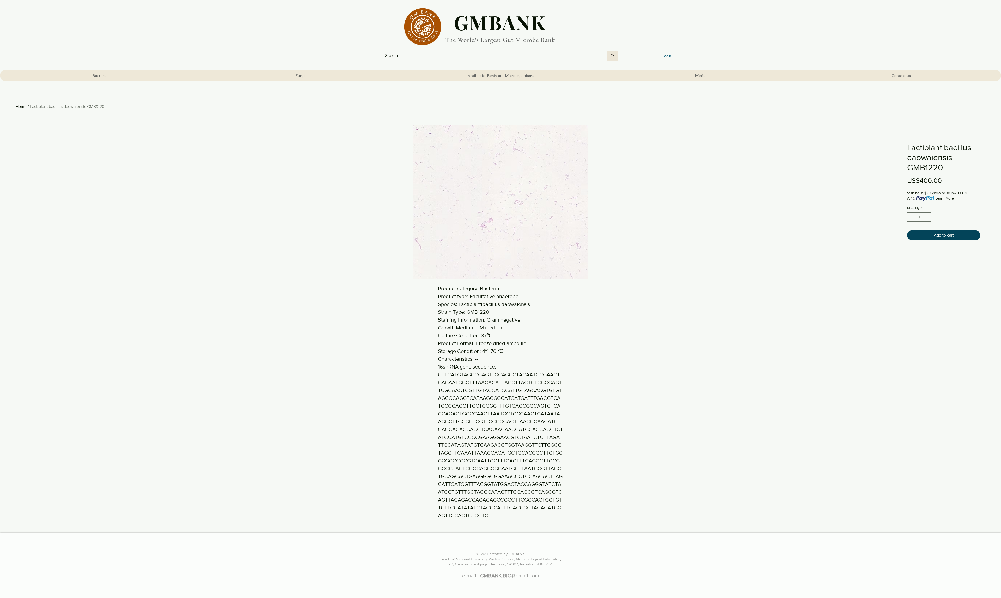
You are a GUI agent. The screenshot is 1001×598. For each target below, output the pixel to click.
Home (21, 106)
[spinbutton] (919, 217)
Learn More (944, 198)
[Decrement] (911, 217)
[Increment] (927, 217)
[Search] (612, 56)
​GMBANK (500, 22)
